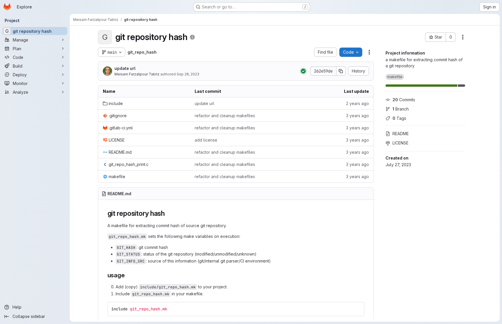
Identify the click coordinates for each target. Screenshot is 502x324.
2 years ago (357, 103)
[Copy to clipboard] (357, 309)
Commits (403, 99)
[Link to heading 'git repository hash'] (168, 213)
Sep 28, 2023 (188, 74)
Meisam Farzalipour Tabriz (136, 74)
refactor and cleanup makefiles (225, 115)
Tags (399, 118)
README (400, 133)
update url (124, 68)
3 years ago (357, 115)
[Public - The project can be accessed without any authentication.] (192, 37)
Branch (400, 108)
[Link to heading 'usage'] (127, 275)
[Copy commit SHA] (341, 71)
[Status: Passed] (303, 71)
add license (206, 139)
